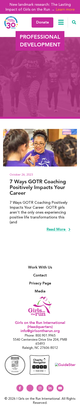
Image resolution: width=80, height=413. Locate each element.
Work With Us (40, 267)
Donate (42, 22)
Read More (56, 229)
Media (40, 291)
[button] (74, 22)
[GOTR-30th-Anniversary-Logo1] (11, 22)
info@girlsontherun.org (40, 331)
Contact (40, 275)
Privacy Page (40, 283)
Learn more (65, 9)
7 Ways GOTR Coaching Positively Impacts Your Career (38, 187)
